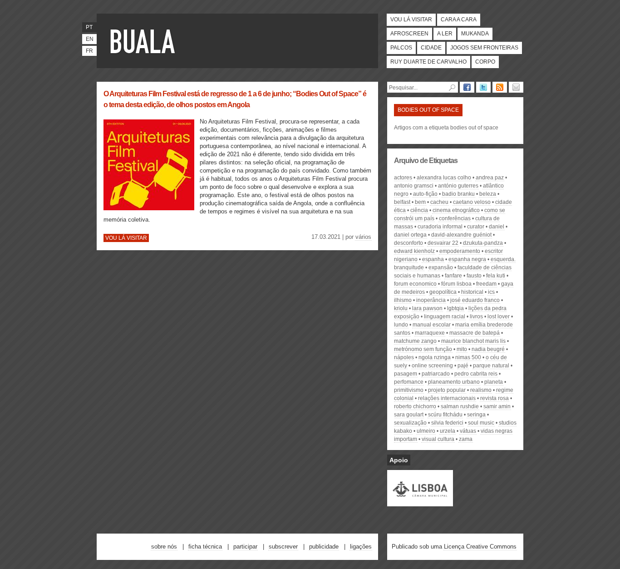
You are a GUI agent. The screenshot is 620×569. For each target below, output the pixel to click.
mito (462, 349)
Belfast (402, 202)
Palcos (401, 48)
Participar (245, 546)
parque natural (491, 365)
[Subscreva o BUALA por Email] (516, 87)
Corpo (485, 62)
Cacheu (439, 202)
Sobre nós (164, 546)
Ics (491, 292)
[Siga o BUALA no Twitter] (483, 87)
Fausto (474, 275)
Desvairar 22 (443, 243)
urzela (447, 431)
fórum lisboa (456, 284)
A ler (445, 33)
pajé (463, 365)
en (89, 39)
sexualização (410, 423)
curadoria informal (440, 226)
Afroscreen (409, 33)
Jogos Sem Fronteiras (484, 48)
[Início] (144, 40)
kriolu (401, 308)
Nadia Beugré (488, 349)
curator (475, 226)
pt (89, 27)
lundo (401, 325)
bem (420, 202)
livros (476, 316)
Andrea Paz (490, 177)
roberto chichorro (415, 406)
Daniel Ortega (410, 235)
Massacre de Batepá (474, 333)
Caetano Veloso (472, 202)
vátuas (468, 431)
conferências (455, 218)
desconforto (408, 243)
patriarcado (436, 374)
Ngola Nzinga (434, 357)
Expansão (440, 267)
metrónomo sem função (423, 349)
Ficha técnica (205, 546)
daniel (496, 226)
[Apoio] (420, 502)
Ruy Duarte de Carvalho (428, 62)
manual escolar (432, 325)
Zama (465, 439)
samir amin (497, 406)
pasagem (405, 374)
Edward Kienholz (414, 251)
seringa (476, 414)
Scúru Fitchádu (445, 414)
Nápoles (404, 357)
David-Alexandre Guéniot (461, 235)
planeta (493, 382)
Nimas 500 (468, 357)
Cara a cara (459, 19)
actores (403, 177)
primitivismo (408, 390)
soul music (481, 423)
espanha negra (467, 259)
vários (363, 236)
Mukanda (475, 33)
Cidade (431, 48)
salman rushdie (460, 406)
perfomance (408, 382)
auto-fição (425, 194)
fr (89, 51)
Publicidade (324, 546)
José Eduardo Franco (475, 300)
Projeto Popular (447, 390)
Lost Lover (498, 316)
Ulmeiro (426, 431)
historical (472, 292)
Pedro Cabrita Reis (475, 374)
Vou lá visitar (411, 19)
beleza (487, 194)
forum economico (415, 284)
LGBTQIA (455, 308)
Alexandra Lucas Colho (444, 177)
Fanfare (453, 275)
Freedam (486, 284)
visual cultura (438, 439)
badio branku (458, 194)
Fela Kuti (495, 275)
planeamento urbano (454, 382)
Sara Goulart (408, 414)
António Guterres (458, 186)
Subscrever (283, 546)
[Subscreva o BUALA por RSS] (499, 87)
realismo (481, 390)
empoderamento (459, 251)
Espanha (433, 259)
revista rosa (494, 398)
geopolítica (443, 292)
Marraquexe (430, 333)
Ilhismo (403, 300)
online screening (432, 365)
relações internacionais (447, 398)
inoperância (431, 300)
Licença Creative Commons (480, 546)
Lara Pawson (427, 308)
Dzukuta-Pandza (483, 243)
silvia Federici (447, 423)
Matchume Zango (415, 341)
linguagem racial (444, 316)
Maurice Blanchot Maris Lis (473, 341)
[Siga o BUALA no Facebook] (467, 87)
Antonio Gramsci (413, 186)
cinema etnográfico (456, 210)
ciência (419, 210)
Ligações (361, 546)
